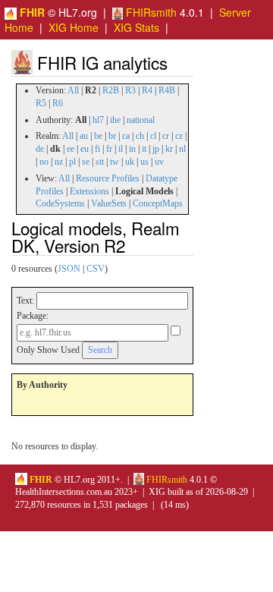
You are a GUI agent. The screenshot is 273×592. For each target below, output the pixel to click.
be (98, 136)
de (40, 148)
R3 (130, 90)
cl (153, 136)
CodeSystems (60, 203)
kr (169, 148)
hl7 (98, 120)
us (144, 161)
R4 (147, 90)
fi (97, 148)
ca (126, 136)
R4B (166, 90)
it (144, 148)
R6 (57, 103)
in (132, 148)
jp (155, 148)
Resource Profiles (108, 178)
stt (100, 161)
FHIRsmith (150, 12)
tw (114, 161)
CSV (95, 268)
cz (179, 136)
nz (59, 161)
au (84, 136)
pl (72, 161)
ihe (115, 120)
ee (70, 148)
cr (165, 136)
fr (109, 148)
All (73, 90)
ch (140, 136)
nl (182, 148)
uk (129, 161)
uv (159, 161)
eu (84, 148)
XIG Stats (136, 27)
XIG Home (74, 27)
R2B (110, 90)
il (120, 148)
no (44, 161)
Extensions (89, 191)
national (141, 120)
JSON (69, 268)
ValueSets (109, 203)
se (85, 161)
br (112, 136)
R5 (41, 103)
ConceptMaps (158, 203)
